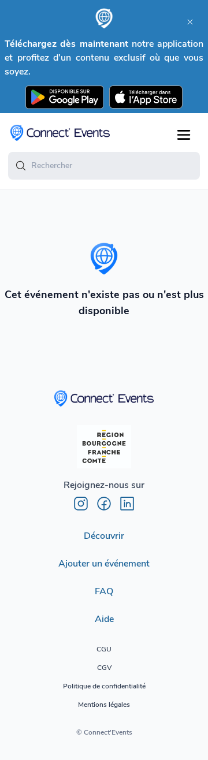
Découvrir (104, 536)
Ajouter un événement (104, 563)
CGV (104, 667)
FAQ (104, 591)
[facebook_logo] (104, 504)
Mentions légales (104, 704)
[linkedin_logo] (127, 504)
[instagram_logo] (81, 504)
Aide (104, 619)
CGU (104, 649)
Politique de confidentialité (104, 686)
